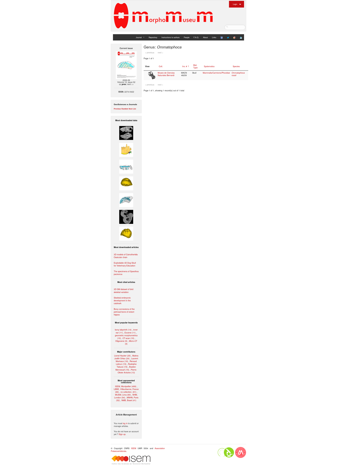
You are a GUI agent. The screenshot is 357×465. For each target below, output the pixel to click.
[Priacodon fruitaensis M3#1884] (126, 149)
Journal (139, 37)
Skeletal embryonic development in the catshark (122, 300)
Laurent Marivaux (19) (127, 360)
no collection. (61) (128, 391)
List (134, 109)
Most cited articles (126, 282)
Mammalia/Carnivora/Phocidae (216, 72)
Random (124, 109)
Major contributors (126, 351)
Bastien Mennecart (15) (125, 368)
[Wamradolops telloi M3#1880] (126, 132)
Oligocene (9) (121, 340)
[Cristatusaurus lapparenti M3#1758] (126, 166)
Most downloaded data (126, 120)
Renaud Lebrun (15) (126, 362)
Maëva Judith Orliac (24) (126, 357)
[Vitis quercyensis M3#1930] (126, 233)
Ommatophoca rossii (238, 74)
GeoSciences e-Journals (125, 104)
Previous (117, 109)
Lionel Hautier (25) (122, 355)
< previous (149, 52)
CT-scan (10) (128, 338)
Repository (153, 37)
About (205, 37)
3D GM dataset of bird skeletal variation (123, 290)
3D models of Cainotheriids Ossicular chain (126, 256)
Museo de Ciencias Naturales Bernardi (166, 74)
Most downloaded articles (126, 247)
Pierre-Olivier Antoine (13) (127, 371)
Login (235, 4)
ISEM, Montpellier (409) (125, 386)
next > (160, 52)
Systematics (209, 66)
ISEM (133, 448)
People (186, 37)
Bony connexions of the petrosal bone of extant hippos (124, 311)
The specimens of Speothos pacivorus (126, 272)
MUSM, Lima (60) (123, 394)
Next (130, 109)
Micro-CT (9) (131, 342)
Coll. (161, 66)
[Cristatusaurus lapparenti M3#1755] (126, 199)
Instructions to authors (170, 37)
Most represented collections (126, 381)
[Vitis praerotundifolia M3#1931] (126, 216)
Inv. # (184, 66)
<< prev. (122, 84)
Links (214, 37)
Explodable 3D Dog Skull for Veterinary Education (125, 264)
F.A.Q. (196, 37)
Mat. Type (195, 66)
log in (125, 423)
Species (236, 66)
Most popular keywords (126, 322)
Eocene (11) (130, 332)
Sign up (122, 434)
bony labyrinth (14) (123, 329)
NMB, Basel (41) (128, 400)
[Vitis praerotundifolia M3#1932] (126, 183)
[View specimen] (151, 75)
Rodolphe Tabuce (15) (127, 365)
